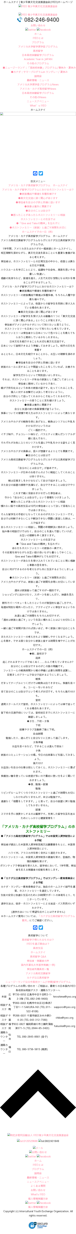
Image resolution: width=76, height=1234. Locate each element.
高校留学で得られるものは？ (38, 939)
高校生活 (38, 948)
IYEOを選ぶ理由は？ (38, 943)
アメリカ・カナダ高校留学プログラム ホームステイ (38, 185)
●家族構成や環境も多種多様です (38, 194)
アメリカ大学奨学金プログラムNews (38, 84)
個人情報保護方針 (38, 1198)
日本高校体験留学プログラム (38, 93)
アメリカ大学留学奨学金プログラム (38, 46)
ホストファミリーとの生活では (38, 219)
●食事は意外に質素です (38, 206)
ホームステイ (38, 952)
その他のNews (38, 97)
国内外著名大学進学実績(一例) (38, 965)
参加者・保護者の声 (38, 960)
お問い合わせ (38, 25)
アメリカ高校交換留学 (38, 973)
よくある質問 (38, 1186)
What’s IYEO (38, 105)
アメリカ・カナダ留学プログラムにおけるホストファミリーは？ (38, 189)
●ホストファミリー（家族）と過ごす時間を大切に (38, 227)
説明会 (38, 76)
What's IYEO (38, 1194)
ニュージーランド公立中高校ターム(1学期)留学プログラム (38, 982)
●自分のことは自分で (38, 210)
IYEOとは (38, 38)
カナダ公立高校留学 (38, 977)
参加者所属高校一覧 (38, 969)
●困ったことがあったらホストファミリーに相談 (38, 215)
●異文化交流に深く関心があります (38, 198)
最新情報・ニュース (38, 80)
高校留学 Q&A (38, 956)
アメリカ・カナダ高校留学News (38, 88)
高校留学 (38, 50)
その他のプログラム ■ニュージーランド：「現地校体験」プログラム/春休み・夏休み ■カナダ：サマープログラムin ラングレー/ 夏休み (38, 68)
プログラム (38, 42)
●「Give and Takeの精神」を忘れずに (38, 223)
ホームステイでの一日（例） (38, 231)
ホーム (38, 34)
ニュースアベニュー (38, 101)
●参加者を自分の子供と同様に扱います (38, 202)
